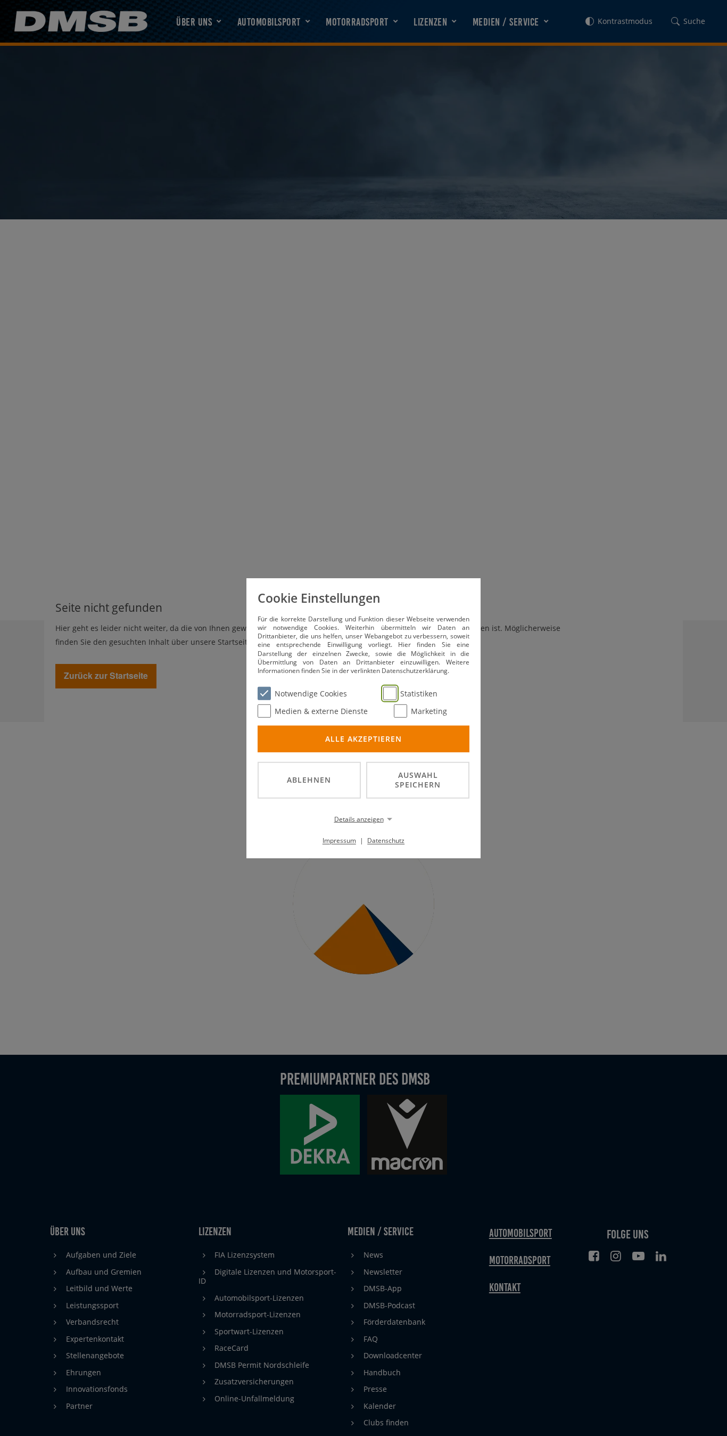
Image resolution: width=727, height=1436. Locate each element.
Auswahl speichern (418, 779)
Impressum (339, 840)
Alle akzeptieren (363, 738)
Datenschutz (385, 840)
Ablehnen (309, 780)
